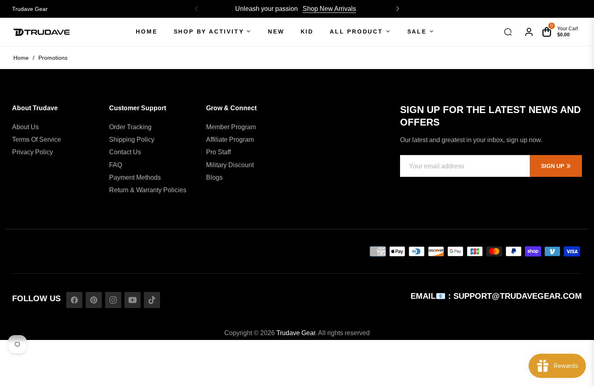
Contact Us (125, 152)
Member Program (231, 127)
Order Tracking (130, 127)
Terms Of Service (36, 139)
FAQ (115, 165)
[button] (398, 9)
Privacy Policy (32, 152)
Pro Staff (218, 152)
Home (21, 58)
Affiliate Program (230, 139)
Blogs (214, 177)
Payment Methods (135, 177)
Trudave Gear (30, 9)
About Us (25, 127)
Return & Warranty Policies (147, 190)
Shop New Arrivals (329, 8)
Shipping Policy (131, 139)
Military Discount (230, 165)
